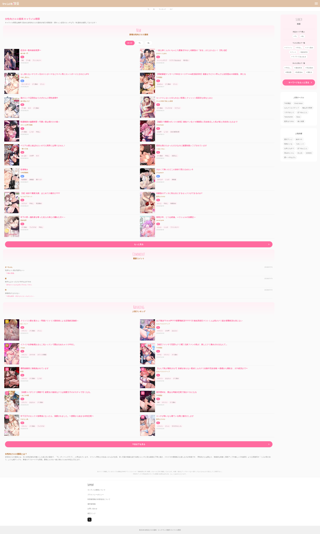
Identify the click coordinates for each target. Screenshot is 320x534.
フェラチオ (168, 108)
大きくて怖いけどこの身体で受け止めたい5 (174, 169)
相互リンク (92, 513)
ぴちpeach (160, 172)
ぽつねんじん (302, 112)
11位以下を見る (138, 444)
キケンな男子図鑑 (26, 125)
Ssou (298, 117)
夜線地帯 (23, 220)
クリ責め (35, 84)
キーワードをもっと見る (298, 82)
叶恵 (22, 371)
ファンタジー (174, 227)
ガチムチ (160, 179)
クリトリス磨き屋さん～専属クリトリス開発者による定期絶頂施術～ (49, 320)
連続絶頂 (304, 52)
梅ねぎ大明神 (307, 108)
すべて (129, 43)
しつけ (32, 132)
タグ (171, 9)
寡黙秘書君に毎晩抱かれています (34, 368)
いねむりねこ (160, 149)
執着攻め (173, 203)
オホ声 (159, 132)
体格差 (32, 179)
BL (154, 9)
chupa (22, 348)
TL (148, 9)
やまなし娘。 (25, 419)
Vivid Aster (160, 125)
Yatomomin (288, 117)
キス (29, 108)
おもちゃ (160, 84)
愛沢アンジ (288, 139)
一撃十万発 (24, 149)
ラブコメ (177, 108)
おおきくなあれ (161, 53)
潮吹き (309, 72)
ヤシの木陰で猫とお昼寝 (164, 101)
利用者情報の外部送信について (99, 499)
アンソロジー (37, 60)
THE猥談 (159, 77)
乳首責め (24, 179)
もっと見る (139, 244)
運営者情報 (92, 504)
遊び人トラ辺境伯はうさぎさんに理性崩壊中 (39, 98)
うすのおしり (289, 112)
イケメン (24, 331)
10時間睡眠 (24, 172)
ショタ (167, 179)
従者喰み (24, 169)
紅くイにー (24, 324)
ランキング (162, 9)
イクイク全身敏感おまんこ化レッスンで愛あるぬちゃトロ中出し (47, 344)
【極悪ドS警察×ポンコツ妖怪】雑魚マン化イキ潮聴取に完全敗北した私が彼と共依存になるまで (197, 122)
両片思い (186, 60)
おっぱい (24, 156)
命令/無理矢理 (174, 132)
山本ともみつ (289, 148)
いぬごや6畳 (24, 395)
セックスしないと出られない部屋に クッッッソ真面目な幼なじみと (184, 98)
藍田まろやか (160, 196)
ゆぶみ (300, 153)
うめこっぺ (300, 144)
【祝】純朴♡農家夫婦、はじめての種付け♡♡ (40, 193)
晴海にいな (288, 144)
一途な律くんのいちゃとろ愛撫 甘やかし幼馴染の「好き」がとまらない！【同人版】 (192, 50)
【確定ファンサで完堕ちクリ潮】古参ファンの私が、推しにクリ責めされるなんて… (191, 344)
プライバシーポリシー (96, 495)
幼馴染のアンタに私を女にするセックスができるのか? (179, 193)
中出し (38, 132)
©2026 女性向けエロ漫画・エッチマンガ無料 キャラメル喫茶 (160, 530)
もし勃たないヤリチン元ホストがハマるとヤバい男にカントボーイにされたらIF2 (54, 74)
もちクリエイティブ (163, 324)
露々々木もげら (290, 157)
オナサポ (32, 354)
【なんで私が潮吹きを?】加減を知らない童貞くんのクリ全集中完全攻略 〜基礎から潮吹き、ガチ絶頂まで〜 (202, 368)
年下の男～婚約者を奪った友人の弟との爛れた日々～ (43, 217)
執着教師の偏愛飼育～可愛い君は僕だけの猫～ (40, 122)
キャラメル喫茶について (96, 490)
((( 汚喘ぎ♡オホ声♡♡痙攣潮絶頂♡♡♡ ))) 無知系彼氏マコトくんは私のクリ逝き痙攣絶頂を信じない (199, 320)
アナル (159, 354)
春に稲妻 (301, 121)
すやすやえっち (177, 426)
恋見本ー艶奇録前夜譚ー (30, 50)
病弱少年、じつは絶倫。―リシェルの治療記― (176, 217)
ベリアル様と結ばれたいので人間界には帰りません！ (43, 145)
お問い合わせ (92, 509)
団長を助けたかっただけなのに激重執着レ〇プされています (181, 145)
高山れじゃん (289, 153)
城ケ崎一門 (24, 53)
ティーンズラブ (162, 60)
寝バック (39, 179)
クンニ (42, 84)
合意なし (174, 156)
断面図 (288, 72)
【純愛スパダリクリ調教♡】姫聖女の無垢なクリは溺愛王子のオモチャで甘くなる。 (56, 392)
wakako (309, 153)
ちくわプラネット (26, 196)
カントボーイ (26, 84)
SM (23, 60)
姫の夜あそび (25, 101)
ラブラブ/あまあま (175, 60)
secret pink (160, 220)
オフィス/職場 (42, 354)
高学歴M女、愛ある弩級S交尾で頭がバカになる (176, 392)
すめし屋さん (25, 77)
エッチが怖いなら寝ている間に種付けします (175, 416)
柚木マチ (299, 139)
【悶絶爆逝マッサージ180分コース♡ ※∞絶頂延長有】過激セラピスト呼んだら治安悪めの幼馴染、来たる (201, 74)
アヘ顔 (28, 60)
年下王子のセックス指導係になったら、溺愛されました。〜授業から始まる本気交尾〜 (57, 416)
